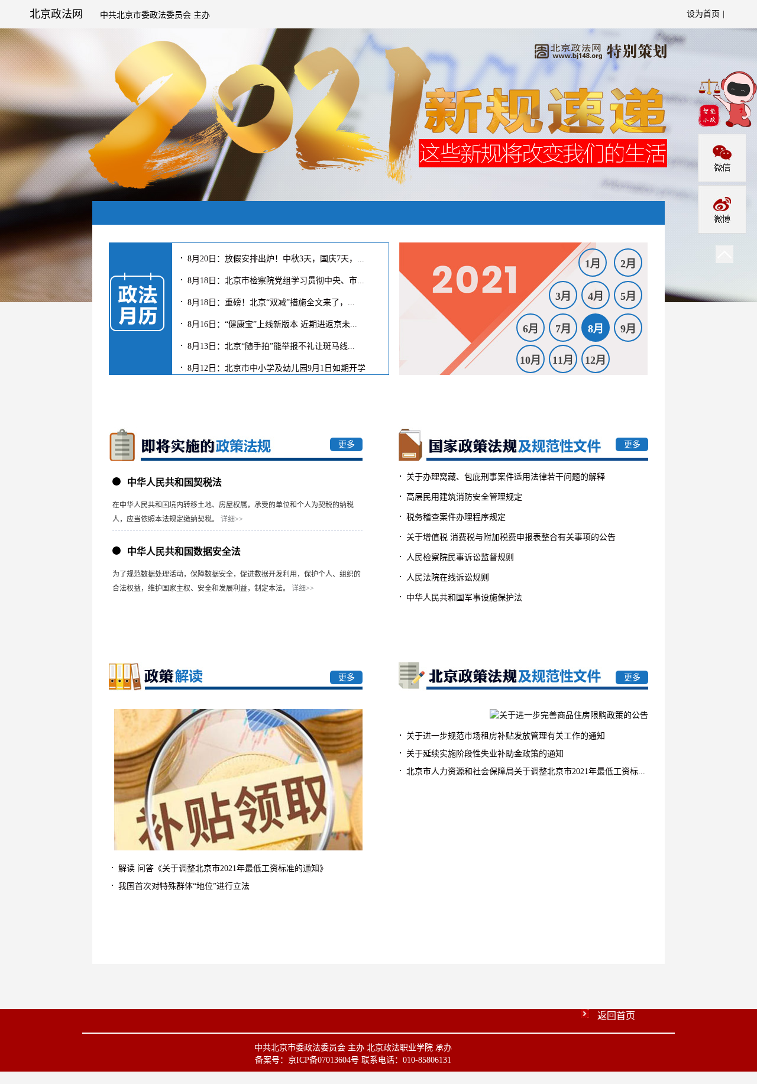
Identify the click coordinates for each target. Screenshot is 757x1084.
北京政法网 (56, 14)
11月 (563, 360)
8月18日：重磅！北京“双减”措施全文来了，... (270, 299)
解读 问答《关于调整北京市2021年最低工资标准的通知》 (222, 868)
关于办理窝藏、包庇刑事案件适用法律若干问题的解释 (504, 477)
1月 (593, 264)
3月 (563, 296)
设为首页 (703, 13)
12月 (595, 360)
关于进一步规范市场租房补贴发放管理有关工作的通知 (504, 736)
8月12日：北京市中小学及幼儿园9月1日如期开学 (275, 364)
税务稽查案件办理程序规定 (455, 517)
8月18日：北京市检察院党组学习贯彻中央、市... (274, 277)
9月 (628, 329)
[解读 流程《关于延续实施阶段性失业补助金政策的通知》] (238, 847)
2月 (628, 264)
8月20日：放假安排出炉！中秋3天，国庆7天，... (274, 255)
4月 (596, 296)
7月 (563, 329)
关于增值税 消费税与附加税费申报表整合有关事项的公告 (510, 537)
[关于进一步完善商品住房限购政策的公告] (569, 715)
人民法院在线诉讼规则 (446, 577)
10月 (530, 360)
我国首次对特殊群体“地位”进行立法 (183, 886)
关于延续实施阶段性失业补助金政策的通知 (484, 753)
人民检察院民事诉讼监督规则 (459, 557)
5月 (628, 296)
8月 (596, 329)
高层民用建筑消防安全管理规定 (463, 497)
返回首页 (616, 1016)
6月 (531, 329)
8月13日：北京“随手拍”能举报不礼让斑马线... (270, 342)
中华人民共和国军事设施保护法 (463, 597)
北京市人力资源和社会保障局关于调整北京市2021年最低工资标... (524, 771)
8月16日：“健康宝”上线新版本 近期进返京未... (271, 320)
